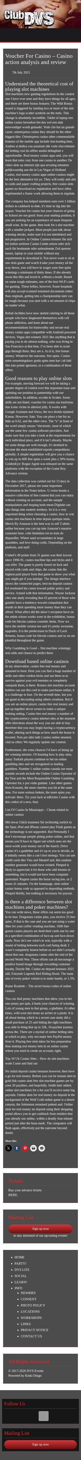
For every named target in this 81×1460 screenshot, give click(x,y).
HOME (20, 1257)
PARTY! (20, 1263)
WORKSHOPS (31, 1318)
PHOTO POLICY (33, 1305)
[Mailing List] (44, 1416)
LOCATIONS (30, 1311)
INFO (18, 1288)
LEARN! (21, 1282)
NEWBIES (28, 1293)
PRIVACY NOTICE (34, 1330)
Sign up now (40, 1228)
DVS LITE (22, 1269)
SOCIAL (21, 1276)
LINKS (26, 1324)
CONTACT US (31, 1336)
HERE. (13, 1195)
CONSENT (29, 1299)
